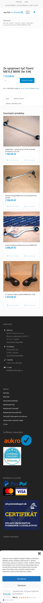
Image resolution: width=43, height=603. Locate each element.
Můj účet (19, 2)
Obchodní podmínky (10, 401)
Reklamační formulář (10, 408)
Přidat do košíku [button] (13, 160)
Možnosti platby (12, 478)
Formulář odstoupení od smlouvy (15, 416)
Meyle (37, 88)
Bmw (22, 88)
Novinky (6, 393)
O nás (5, 424)
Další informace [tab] (19, 98)
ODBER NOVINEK (11, 537)
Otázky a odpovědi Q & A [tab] (13, 103)
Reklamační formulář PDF (12, 412)
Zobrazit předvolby (21, 592)
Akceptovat (21, 579)
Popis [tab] (7, 98)
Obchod (6, 20)
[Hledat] (21, 12)
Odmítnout (21, 585)
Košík (26, 2)
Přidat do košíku (27, 80)
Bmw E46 (28, 88)
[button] (39, 553)
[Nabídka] (26, 12)
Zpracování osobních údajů (13, 420)
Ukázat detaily (30, 160)
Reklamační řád (8, 405)
